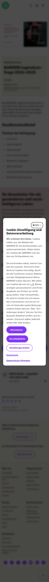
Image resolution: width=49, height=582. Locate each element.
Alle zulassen (16, 330)
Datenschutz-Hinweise (18, 360)
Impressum (12, 355)
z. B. (32, 284)
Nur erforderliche (17, 339)
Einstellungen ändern (19, 348)
